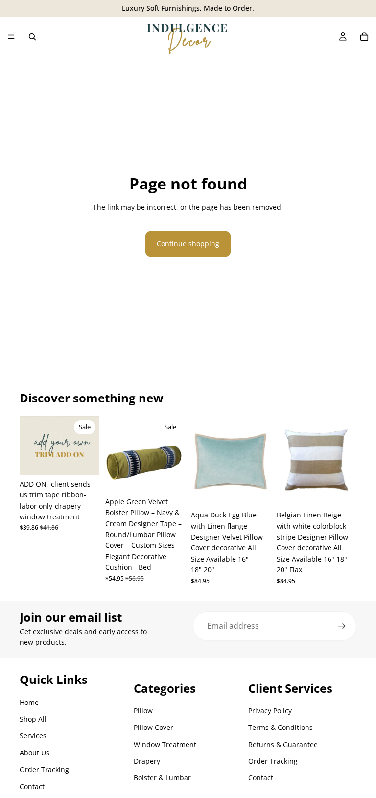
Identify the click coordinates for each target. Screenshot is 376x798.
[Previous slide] (30, 445)
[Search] (32, 36)
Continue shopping (188, 243)
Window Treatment (165, 744)
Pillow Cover (153, 727)
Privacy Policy (270, 710)
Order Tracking (44, 769)
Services (33, 735)
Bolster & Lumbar (162, 777)
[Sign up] (341, 626)
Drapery (147, 761)
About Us (34, 752)
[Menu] (11, 36)
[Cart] (364, 36)
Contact (32, 786)
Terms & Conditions (280, 727)
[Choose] (170, 477)
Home (29, 702)
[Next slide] (88, 445)
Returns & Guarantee (283, 744)
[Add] (84, 460)
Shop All (33, 719)
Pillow (143, 710)
